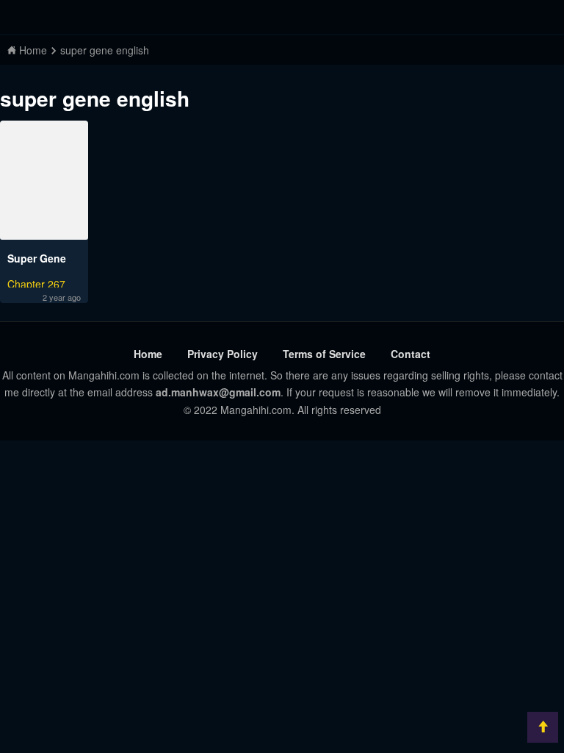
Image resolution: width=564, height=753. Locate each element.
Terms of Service (324, 353)
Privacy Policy (222, 353)
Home (148, 353)
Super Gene (36, 258)
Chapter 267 (36, 282)
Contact (410, 353)
